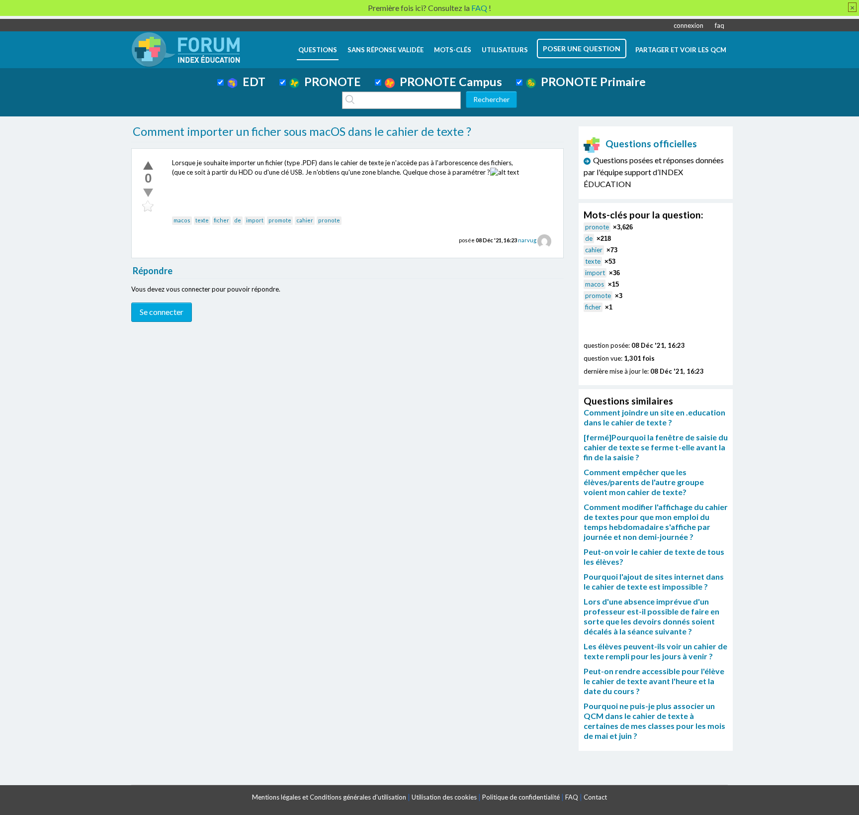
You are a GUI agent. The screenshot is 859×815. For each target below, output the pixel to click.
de (237, 220)
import (254, 220)
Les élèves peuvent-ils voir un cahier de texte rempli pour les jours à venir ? (655, 651)
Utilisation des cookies (444, 797)
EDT (251, 82)
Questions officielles (651, 143)
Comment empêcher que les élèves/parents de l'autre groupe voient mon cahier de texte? (644, 482)
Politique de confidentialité (521, 797)
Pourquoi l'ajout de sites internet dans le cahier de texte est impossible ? (654, 581)
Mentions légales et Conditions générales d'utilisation (329, 797)
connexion (688, 25)
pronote (329, 220)
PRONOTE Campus (448, 82)
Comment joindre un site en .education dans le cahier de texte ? (654, 417)
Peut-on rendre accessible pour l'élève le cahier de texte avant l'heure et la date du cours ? (654, 681)
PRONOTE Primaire (591, 82)
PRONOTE (330, 82)
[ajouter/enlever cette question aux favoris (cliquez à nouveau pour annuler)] (148, 206)
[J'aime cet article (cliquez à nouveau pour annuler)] (148, 165)
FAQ (571, 797)
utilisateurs (505, 50)
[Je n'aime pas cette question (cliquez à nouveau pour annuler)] (148, 193)
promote (279, 220)
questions (317, 50)
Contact (595, 797)
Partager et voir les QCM (680, 50)
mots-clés (452, 50)
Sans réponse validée (385, 50)
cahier (304, 220)
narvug (527, 240)
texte (202, 220)
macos (181, 220)
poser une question (581, 48)
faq (719, 25)
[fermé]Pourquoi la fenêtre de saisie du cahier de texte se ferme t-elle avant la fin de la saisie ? (656, 447)
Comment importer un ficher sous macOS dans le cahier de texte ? (302, 131)
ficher (221, 220)
